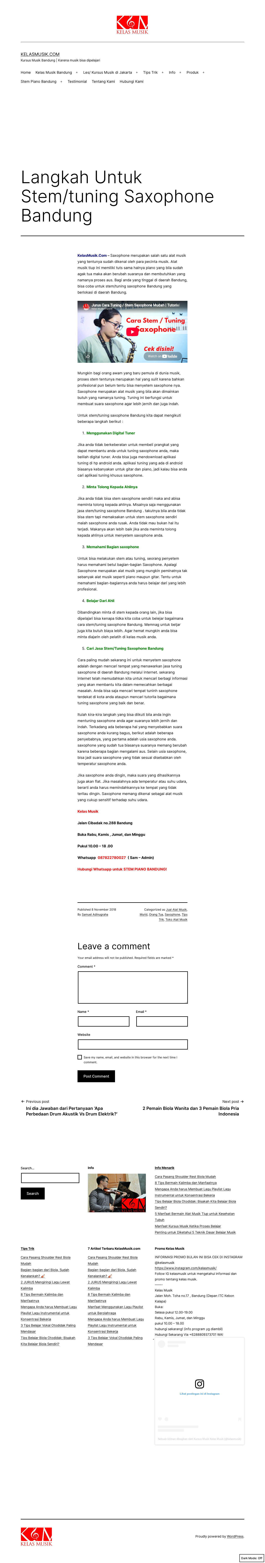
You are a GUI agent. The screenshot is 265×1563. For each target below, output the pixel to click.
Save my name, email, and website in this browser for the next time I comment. (130, 1059)
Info (172, 72)
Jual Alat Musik (176, 909)
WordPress (235, 1536)
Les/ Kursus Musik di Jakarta (107, 72)
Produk (193, 72)
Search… (27, 1168)
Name (83, 1012)
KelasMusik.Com (40, 54)
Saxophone (172, 914)
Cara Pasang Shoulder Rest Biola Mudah (185, 1177)
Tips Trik (150, 72)
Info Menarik (164, 1168)
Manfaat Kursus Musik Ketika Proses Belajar (188, 1226)
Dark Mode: (249, 1558)
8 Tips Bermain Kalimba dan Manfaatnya (186, 1183)
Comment (86, 966)
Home (26, 72)
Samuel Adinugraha (95, 914)
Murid (143, 914)
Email (141, 1012)
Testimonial (77, 81)
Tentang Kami (103, 81)
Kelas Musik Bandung (54, 72)
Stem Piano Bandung (38, 81)
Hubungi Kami (131, 81)
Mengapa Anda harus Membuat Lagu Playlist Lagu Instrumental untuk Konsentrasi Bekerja (49, 1313)
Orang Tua (156, 914)
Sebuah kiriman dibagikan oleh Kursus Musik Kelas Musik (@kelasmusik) (199, 1438)
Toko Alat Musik (176, 919)
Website (84, 1035)
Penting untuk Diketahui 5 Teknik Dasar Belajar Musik (195, 1232)
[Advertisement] (132, 118)
